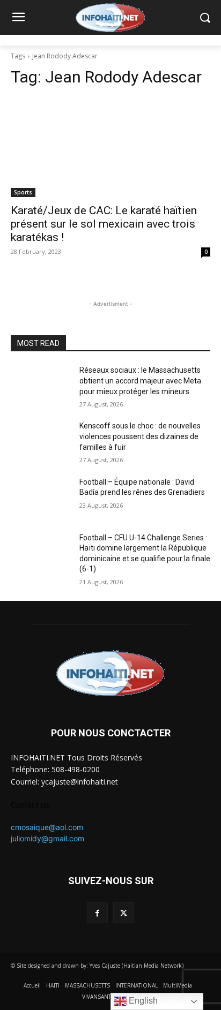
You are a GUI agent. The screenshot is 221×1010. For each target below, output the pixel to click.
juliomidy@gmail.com (47, 838)
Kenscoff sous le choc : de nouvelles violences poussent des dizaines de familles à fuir (140, 436)
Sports (23, 192)
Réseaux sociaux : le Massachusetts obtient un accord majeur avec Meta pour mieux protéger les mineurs (140, 380)
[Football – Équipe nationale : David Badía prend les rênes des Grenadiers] (41, 498)
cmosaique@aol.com (47, 827)
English (142, 1000)
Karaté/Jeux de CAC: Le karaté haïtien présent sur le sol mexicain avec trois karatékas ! (104, 224)
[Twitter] (123, 912)
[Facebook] (97, 912)
